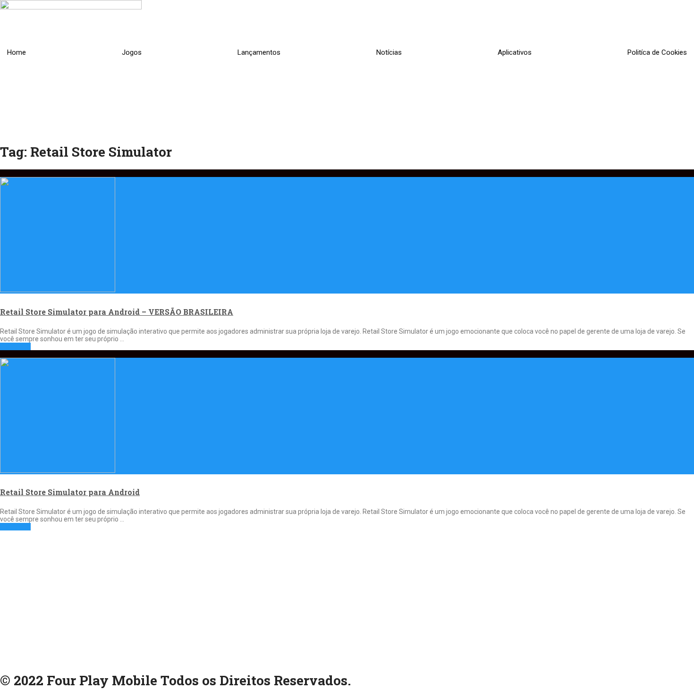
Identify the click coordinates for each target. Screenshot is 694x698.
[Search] (519, 113)
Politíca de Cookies (657, 52)
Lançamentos (258, 52)
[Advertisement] (283, 596)
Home (16, 52)
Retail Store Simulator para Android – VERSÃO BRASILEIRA (116, 312)
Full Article (15, 346)
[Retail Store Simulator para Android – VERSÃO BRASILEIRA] (347, 231)
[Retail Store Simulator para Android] (347, 412)
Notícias (389, 52)
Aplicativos (515, 52)
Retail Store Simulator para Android (70, 492)
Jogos (132, 52)
